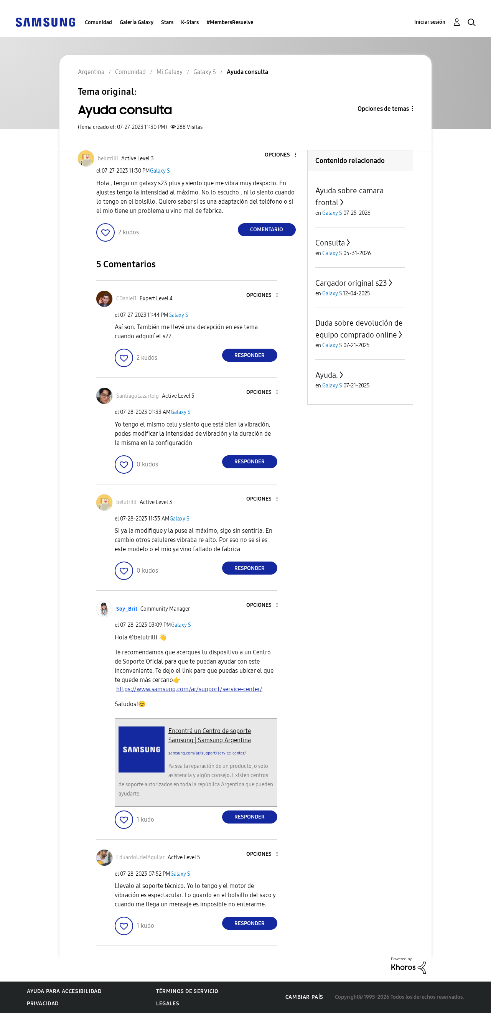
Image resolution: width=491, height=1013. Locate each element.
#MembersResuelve (229, 22)
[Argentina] (45, 21)
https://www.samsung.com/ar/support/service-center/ (189, 689)
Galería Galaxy (136, 22)
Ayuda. (326, 375)
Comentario (266, 229)
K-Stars (190, 22)
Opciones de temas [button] (383, 108)
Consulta (330, 242)
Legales (167, 1003)
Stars (167, 22)
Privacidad (43, 1003)
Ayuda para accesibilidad (64, 991)
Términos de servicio (187, 991)
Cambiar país (304, 997)
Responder (249, 355)
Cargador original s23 (351, 283)
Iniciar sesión (429, 22)
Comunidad (98, 22)
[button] (282, 155)
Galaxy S (160, 171)
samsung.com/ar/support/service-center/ (207, 753)
